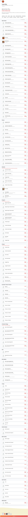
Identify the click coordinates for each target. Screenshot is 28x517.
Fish (2, 17)
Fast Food (3, 6)
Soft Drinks (18, 17)
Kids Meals (5, 17)
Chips (8, 17)
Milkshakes (21, 17)
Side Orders (14, 17)
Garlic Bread (10, 17)
